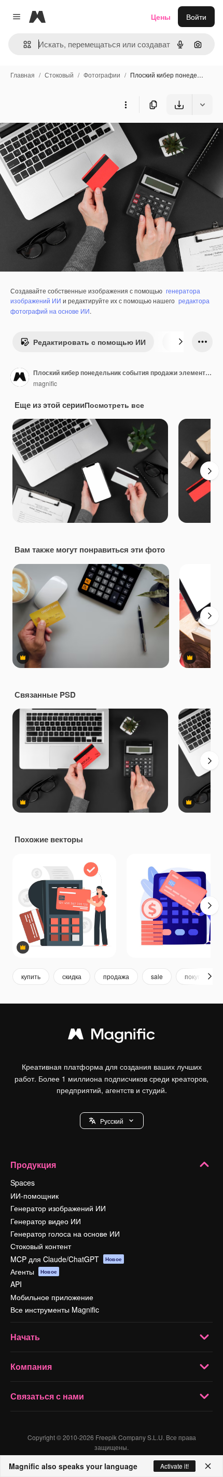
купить (30, 976)
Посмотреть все (114, 405)
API (16, 1284)
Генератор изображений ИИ (58, 1208)
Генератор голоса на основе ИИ (65, 1233)
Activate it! (174, 1465)
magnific (45, 383)
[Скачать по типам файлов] (202, 104)
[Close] (208, 1466)
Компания (31, 1366)
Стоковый (59, 74)
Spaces (22, 1182)
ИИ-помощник (34, 1195)
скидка (71, 976)
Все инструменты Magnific (54, 1309)
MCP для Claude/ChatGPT (66, 1259)
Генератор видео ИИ (45, 1221)
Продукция (33, 1165)
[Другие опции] (125, 104)
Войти (196, 16)
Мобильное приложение (51, 1297)
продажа (116, 976)
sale (157, 976)
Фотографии (101, 74)
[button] (112, 1120)
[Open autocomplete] (23, 44)
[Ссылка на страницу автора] (19, 378)
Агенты (33, 1271)
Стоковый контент (40, 1246)
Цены (161, 16)
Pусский (111, 1120)
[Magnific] (111, 1036)
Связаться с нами (47, 1396)
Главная (22, 74)
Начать (25, 1337)
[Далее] (180, 341)
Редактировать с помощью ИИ (89, 342)
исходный (69, 139)
